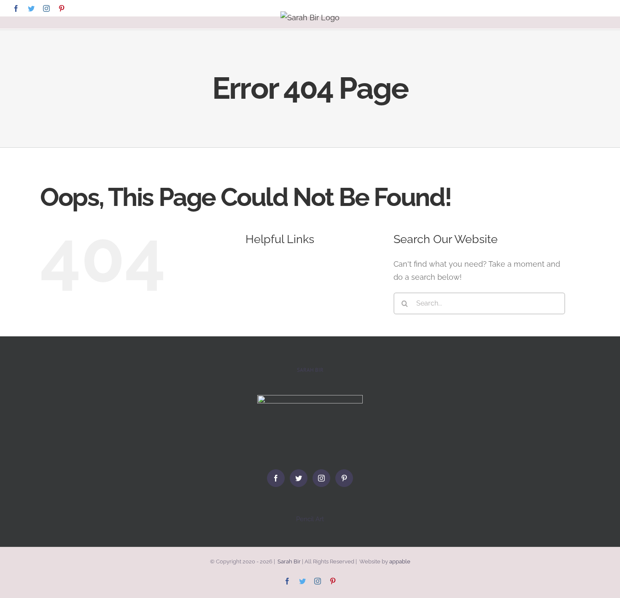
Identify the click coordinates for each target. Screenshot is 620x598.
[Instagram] (321, 478)
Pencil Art (310, 519)
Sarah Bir (289, 561)
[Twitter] (298, 478)
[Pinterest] (344, 478)
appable (399, 561)
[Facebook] (276, 478)
